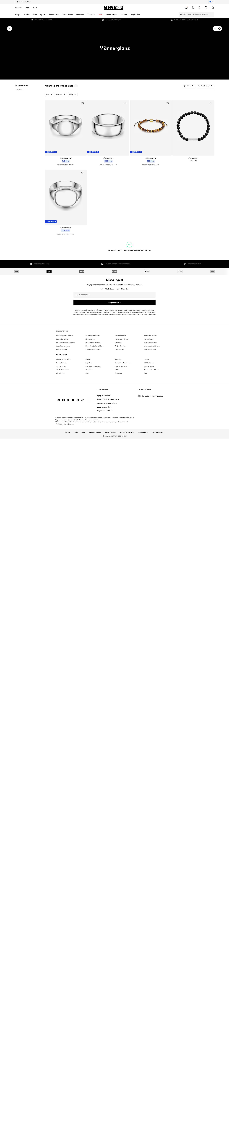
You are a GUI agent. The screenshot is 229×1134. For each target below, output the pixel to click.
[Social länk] (58, 400)
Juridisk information (127, 433)
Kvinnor (18, 8)
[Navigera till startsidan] (69, 391)
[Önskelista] (206, 7)
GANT (117, 370)
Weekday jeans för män (64, 336)
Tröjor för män (120, 346)
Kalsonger (118, 343)
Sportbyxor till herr (92, 336)
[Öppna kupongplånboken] (186, 7)
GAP (145, 373)
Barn (35, 8)
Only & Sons (90, 370)
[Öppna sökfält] (180, 14)
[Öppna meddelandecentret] (199, 8)
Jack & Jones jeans (63, 346)
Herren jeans (148, 339)
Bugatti (88, 363)
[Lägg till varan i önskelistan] (82, 103)
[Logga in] (192, 7)
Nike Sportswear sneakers (65, 343)
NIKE (87, 373)
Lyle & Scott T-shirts (93, 343)
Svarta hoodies (120, 336)
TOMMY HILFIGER (62, 370)
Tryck (76, 433)
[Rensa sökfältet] (212, 14)
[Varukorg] (212, 7)
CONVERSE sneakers (93, 349)
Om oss (67, 433)
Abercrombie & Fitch (151, 370)
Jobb (83, 433)
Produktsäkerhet (158, 433)
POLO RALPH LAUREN (93, 366)
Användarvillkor (110, 433)
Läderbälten (119, 349)
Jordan (146, 359)
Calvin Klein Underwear (123, 363)
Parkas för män (61, 349)
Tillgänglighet (143, 433)
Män (27, 8)
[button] (189, 86)
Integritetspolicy (80, 312)
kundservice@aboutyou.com (95, 314)
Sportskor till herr (62, 339)
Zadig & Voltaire (121, 366)
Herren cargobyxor (121, 339)
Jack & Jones (61, 366)
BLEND (88, 359)
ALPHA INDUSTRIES (63, 359)
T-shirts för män (150, 349)
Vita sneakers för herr (152, 346)
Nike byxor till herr (150, 343)
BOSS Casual (148, 363)
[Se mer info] (66, 166)
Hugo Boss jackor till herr (94, 346)
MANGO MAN (149, 366)
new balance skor (150, 336)
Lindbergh (118, 373)
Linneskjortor (90, 339)
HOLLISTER (60, 373)
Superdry (118, 359)
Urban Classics (61, 363)
